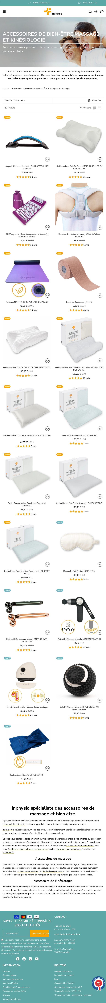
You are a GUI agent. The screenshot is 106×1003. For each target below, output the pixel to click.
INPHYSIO (60, 965)
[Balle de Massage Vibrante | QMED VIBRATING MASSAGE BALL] (79, 680)
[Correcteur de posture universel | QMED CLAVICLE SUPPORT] (79, 207)
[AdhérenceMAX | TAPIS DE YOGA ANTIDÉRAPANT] (27, 275)
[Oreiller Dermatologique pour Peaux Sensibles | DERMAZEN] (27, 476)
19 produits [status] (10, 108)
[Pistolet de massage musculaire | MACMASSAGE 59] (79, 612)
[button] (90, 11)
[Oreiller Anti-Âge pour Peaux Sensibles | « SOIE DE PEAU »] (27, 408)
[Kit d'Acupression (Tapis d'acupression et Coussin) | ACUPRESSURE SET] (27, 207)
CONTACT (60, 917)
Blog (56, 979)
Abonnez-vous (41, 933)
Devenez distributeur (12, 999)
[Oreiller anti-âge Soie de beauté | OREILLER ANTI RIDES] (27, 340)
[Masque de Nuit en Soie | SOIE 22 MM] (79, 544)
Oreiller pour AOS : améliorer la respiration (73, 995)
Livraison (6, 971)
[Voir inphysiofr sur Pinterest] (24, 959)
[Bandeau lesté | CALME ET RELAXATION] (27, 748)
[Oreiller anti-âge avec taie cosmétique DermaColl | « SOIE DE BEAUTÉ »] (79, 340)
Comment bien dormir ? (64, 983)
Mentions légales (10, 983)
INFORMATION (11, 965)
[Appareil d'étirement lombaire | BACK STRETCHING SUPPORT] (27, 139)
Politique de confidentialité (14, 991)
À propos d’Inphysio (63, 971)
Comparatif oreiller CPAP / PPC (67, 991)
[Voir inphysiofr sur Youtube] (37, 959)
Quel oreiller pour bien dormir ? (68, 987)
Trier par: (14, 100)
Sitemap (6, 995)
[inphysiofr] (53, 11)
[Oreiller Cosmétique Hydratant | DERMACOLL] (79, 408)
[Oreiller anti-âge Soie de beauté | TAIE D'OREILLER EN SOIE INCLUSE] (79, 139)
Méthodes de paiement (13, 979)
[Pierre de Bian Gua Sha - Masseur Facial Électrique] (27, 680)
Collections (17, 88)
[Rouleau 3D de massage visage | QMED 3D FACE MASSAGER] (27, 612)
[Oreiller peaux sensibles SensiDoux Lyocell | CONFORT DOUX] (27, 544)
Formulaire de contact (64, 975)
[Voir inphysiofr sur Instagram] (30, 959)
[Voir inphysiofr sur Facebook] (18, 959)
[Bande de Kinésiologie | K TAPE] (79, 275)
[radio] (94, 108)
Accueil (6, 88)
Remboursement (10, 975)
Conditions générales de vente (16, 987)
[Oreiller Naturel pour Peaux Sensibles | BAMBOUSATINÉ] (79, 476)
